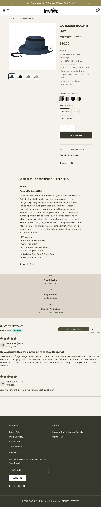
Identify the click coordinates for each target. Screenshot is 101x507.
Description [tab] (26, 178)
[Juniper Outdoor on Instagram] (19, 486)
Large (75, 111)
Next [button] (50, 48)
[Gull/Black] (62, 99)
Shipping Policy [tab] (43, 178)
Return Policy (15, 432)
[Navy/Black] (73, 99)
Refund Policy (15, 441)
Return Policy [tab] (62, 178)
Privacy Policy (15, 446)
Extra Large (66, 118)
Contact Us (57, 436)
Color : (68, 93)
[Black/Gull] (67, 99)
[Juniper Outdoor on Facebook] (10, 486)
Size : (66, 105)
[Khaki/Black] (79, 99)
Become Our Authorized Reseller (68, 432)
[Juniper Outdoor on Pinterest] (15, 486)
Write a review (74, 329)
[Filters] (92, 329)
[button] (89, 3)
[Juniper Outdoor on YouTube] (24, 486)
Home (11, 18)
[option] (32, 46)
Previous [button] (14, 48)
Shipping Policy (16, 436)
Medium (65, 111)
